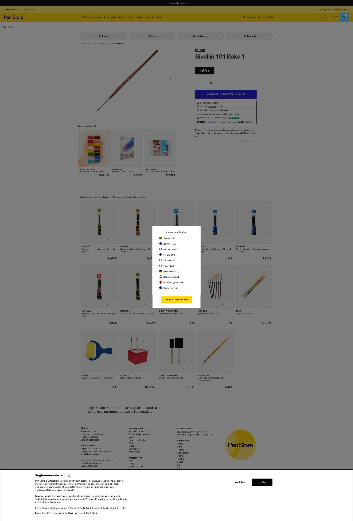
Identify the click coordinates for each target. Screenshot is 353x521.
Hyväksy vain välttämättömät (83, 513)
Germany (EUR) (170, 271)
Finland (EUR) (169, 255)
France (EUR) (169, 266)
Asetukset (240, 482)
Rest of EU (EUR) (171, 288)
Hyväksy (262, 482)
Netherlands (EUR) (171, 277)
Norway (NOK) (169, 244)
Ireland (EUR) (169, 260)
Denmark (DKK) (170, 249)
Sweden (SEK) (169, 238)
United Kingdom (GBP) (173, 282)
